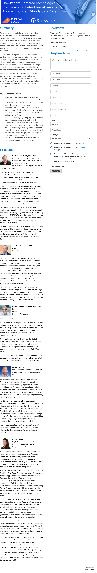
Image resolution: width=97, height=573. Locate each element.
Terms (81, 143)
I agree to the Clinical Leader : (69, 143)
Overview (57, 27)
